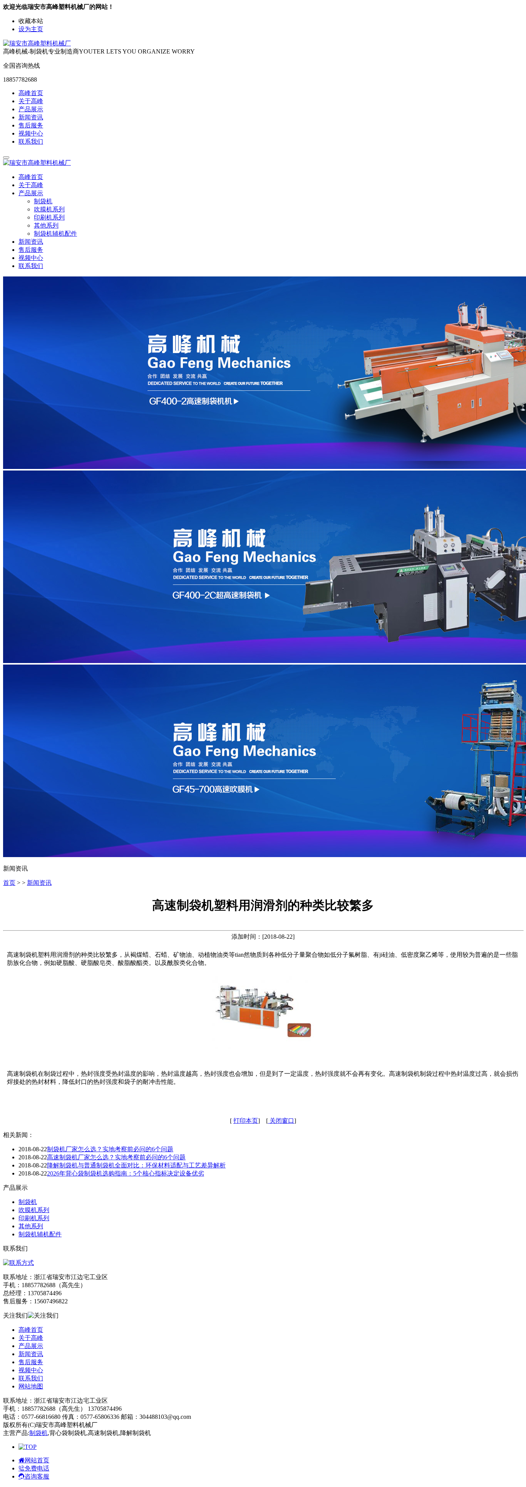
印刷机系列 (49, 217)
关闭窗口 (281, 1120)
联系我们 (30, 141)
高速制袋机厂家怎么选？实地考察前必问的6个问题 (116, 1157)
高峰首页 (30, 93)
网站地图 (30, 1386)
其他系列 (46, 225)
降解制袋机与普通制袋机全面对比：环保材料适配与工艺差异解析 (136, 1165)
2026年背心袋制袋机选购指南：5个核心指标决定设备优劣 (125, 1173)
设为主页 (30, 29)
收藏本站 (30, 21)
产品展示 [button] (30, 193)
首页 (9, 882)
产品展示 (30, 109)
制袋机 (43, 201)
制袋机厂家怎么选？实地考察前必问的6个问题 (110, 1149)
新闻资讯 (30, 117)
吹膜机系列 (49, 209)
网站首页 (37, 1460)
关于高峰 (30, 101)
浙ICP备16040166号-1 (128, 1425)
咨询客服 (37, 1476)
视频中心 (30, 133)
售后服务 (30, 125)
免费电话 (37, 1468)
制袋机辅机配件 (55, 233)
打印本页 (245, 1120)
